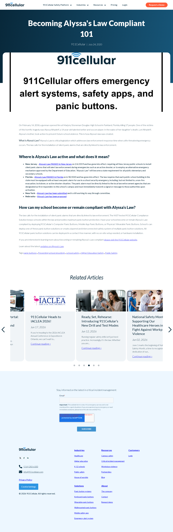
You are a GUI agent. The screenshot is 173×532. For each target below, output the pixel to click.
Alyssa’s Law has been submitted (52, 193)
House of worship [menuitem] (81, 477)
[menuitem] (57, 5)
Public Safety (111, 253)
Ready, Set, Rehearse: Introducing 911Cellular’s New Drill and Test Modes (85, 321)
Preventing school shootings (51, 253)
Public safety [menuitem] (79, 472)
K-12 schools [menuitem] (79, 467)
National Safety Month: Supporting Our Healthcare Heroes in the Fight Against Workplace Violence (136, 325)
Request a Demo (156, 5)
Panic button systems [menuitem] (82, 491)
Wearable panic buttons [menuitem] (84, 502)
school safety (72, 253)
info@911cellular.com (33, 471)
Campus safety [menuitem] (107, 456)
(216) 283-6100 (31, 466)
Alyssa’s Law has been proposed (51, 196)
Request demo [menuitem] (107, 502)
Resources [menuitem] (106, 450)
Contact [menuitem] (104, 497)
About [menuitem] (104, 486)
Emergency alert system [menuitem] (83, 518)
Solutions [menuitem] (79, 486)
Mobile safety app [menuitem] (81, 513)
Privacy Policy (25, 479)
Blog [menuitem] (103, 477)
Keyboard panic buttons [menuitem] (84, 497)
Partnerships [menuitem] (106, 472)
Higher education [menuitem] (81, 461)
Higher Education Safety (92, 253)
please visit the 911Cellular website (120, 239)
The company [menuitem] (106, 491)
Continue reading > (26, 343)
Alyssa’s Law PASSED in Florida (48, 177)
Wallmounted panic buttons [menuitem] (85, 508)
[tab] (74, 365)
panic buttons (30, 253)
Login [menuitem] (130, 456)
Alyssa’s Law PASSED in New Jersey (55, 164)
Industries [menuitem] (79, 450)
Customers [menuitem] (134, 450)
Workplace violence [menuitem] (109, 467)
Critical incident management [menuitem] (112, 461)
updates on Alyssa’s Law (52, 246)
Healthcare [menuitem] (78, 456)
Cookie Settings (28, 486)
